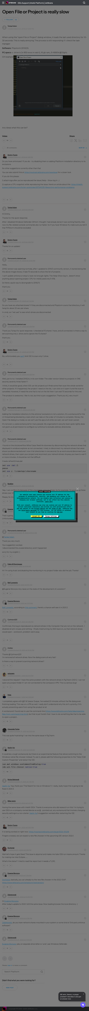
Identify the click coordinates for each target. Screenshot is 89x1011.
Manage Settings (51, 516)
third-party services (29, 510)
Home (11, 3)
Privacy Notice (39, 508)
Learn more (49, 502)
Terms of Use (56, 508)
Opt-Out (59, 512)
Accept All (36, 516)
